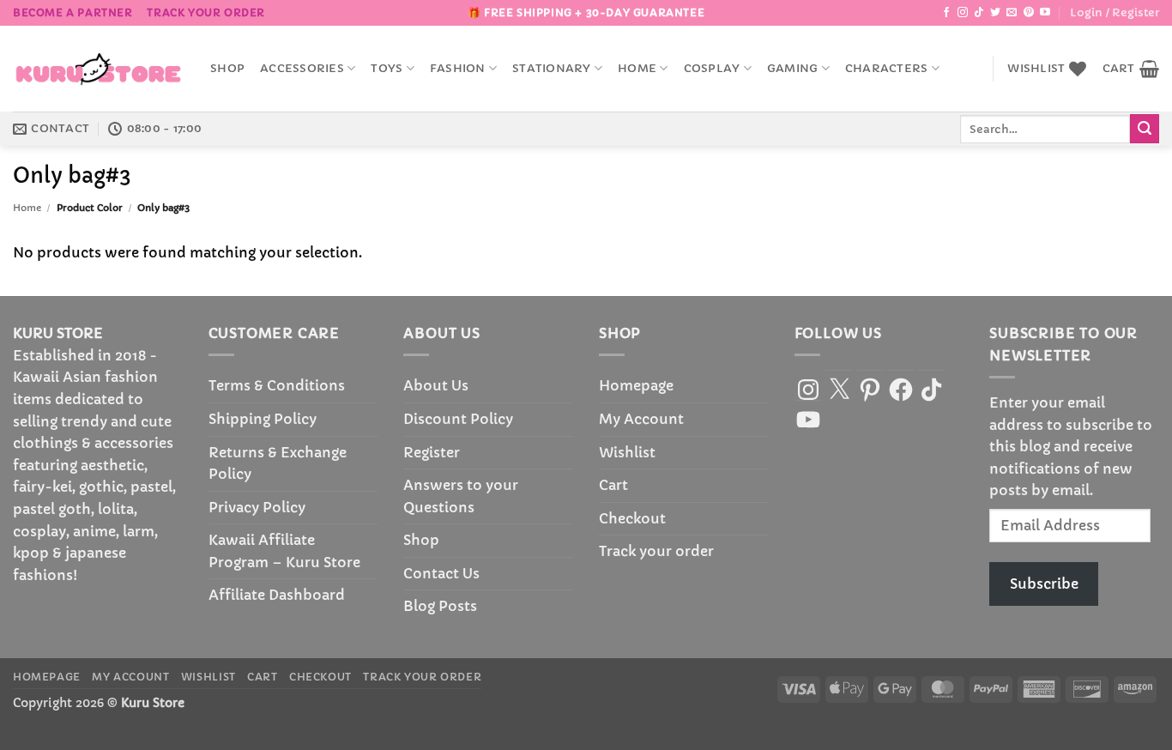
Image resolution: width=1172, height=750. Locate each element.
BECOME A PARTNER (73, 12)
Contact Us (441, 573)
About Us (435, 385)
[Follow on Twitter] (995, 13)
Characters (886, 69)
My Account (641, 418)
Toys (386, 69)
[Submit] (1144, 128)
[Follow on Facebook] (946, 13)
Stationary (551, 69)
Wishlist (627, 452)
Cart (613, 484)
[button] (1114, 13)
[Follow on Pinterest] (1029, 13)
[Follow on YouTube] (1045, 13)
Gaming (793, 69)
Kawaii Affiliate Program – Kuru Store (284, 551)
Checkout (632, 518)
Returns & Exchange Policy (277, 463)
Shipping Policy (262, 418)
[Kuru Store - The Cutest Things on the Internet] (98, 68)
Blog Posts (440, 605)
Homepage (636, 385)
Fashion (458, 69)
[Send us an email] (1011, 13)
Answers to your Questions (460, 496)
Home (637, 69)
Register (431, 452)
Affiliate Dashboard (276, 594)
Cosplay (712, 69)
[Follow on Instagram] (963, 13)
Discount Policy (458, 418)
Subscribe (1044, 583)
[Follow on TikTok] (979, 13)
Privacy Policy (256, 507)
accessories (302, 69)
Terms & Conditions (276, 385)
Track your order (206, 12)
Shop (227, 69)
